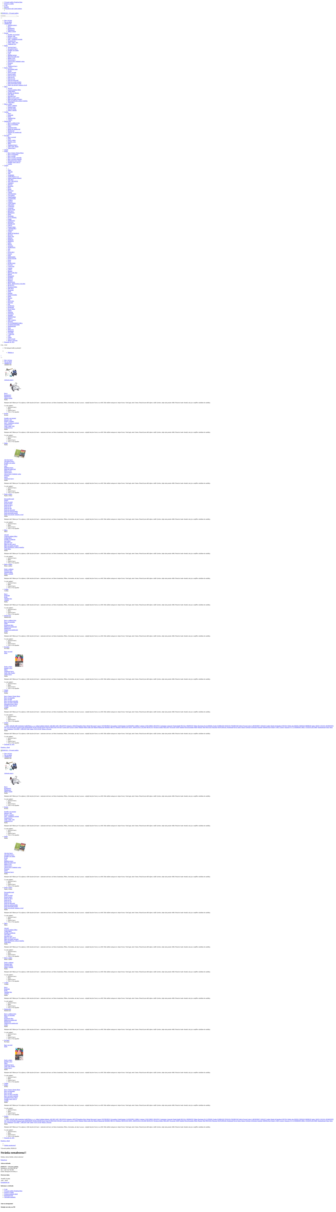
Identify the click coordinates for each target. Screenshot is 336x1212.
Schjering (10, 312)
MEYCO (10, 279)
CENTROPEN (12, 194)
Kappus (10, 254)
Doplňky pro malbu (13, 50)
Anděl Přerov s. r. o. (13, 176)
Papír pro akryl (12, 75)
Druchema (10, 216)
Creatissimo (11, 206)
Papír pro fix (11, 77)
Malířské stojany (12, 55)
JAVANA (10, 246)
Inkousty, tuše (11, 36)
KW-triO (10, 265)
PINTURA (11, 301)
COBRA (10, 200)
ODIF (9, 291)
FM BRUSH (11, 224)
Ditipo (9, 214)
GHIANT (10, 230)
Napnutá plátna (12, 108)
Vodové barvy (11, 148)
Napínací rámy (12, 107)
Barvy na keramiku (13, 124)
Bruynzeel (10, 190)
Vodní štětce (11, 102)
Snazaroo (10, 321)
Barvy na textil (12, 137)
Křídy (9, 138)
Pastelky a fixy (12, 142)
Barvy (9, 27)
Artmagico (11, 183)
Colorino (10, 201)
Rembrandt (11, 307)
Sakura (10, 310)
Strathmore (11, 331)
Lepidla (10, 164)
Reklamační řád (8, 1195)
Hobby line (11, 236)
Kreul (9, 261)
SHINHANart (12, 317)
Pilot (9, 299)
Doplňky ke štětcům (13, 93)
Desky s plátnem (12, 105)
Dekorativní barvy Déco (14, 161)
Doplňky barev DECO (14, 162)
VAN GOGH (11, 339)
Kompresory (11, 28)
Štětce (6, 86)
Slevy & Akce (8, 20)
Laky (9, 53)
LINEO (10, 269)
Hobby (6, 151)
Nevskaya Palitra (12, 287)
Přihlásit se (11, 352)
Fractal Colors (11, 227)
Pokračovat (4, 1160)
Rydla (9, 116)
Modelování (7, 121)
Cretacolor (10, 208)
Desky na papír (12, 72)
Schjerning (11, 313)
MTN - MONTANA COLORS (16, 283)
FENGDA (11, 222)
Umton (10, 337)
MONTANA (11, 282)
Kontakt (6, 7)
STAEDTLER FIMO (14, 324)
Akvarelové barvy (13, 49)
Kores (9, 260)
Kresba (6, 33)
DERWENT (11, 213)
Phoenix (10, 298)
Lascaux (10, 268)
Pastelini (10, 293)
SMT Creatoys (12, 320)
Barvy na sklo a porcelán (14, 157)
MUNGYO (11, 285)
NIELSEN (11, 288)
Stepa (9, 328)
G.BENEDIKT (12, 228)
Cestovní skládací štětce (14, 90)
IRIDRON (11, 241)
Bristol (9, 189)
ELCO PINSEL (12, 217)
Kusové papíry (12, 74)
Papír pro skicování (13, 80)
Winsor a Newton (12, 340)
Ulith (9, 336)
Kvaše (9, 52)
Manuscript (11, 276)
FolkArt (10, 225)
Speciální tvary (12, 96)
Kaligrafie (10, 115)
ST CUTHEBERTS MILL (15, 323)
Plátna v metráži (12, 110)
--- (8, 168)
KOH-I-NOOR (12, 258)
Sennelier (10, 315)
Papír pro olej (11, 79)
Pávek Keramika (12, 295)
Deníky (10, 71)
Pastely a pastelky (13, 38)
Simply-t (10, 318)
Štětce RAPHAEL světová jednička (17, 101)
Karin (9, 255)
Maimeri (10, 271)
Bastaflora (10, 186)
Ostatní (6, 149)
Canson (10, 192)
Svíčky (10, 134)
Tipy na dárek (8, 22)
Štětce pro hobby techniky (15, 99)
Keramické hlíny (12, 127)
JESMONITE (11, 247)
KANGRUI (11, 252)
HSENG (10, 238)
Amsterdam (11, 175)
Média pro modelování (14, 129)
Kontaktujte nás (5, 1182)
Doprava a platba (9, 3)
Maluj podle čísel (12, 272)
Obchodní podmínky (10, 1197)
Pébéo (9, 296)
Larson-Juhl (11, 266)
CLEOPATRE (12, 198)
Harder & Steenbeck (13, 233)
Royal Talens (11, 309)
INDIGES (10, 239)
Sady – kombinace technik (15, 39)
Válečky (10, 120)
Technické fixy (12, 41)
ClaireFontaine (12, 197)
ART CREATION (13, 181)
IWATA (10, 244)
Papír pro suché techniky (14, 82)
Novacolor (11, 290)
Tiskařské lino (11, 118)
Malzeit (10, 274)
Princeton (10, 302)
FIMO (9, 126)
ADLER (10, 172)
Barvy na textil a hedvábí (15, 159)
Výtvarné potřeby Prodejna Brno (13, 2)
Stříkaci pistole (12, 31)
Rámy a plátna (8, 104)
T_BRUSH (11, 334)
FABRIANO (11, 220)
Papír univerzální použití (14, 83)
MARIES (10, 277)
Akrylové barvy (12, 47)
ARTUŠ (10, 184)
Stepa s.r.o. (11, 329)
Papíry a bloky (8, 67)
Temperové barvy (12, 66)
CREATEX (11, 205)
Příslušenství (11, 30)
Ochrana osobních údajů (11, 1194)
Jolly (9, 249)
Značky (6, 165)
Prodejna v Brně (5, 747)
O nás (5, 5)
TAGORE (10, 332)
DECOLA (11, 211)
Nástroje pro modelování (14, 132)
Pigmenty (10, 63)
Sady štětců (11, 94)
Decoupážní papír (13, 69)
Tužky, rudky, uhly (13, 42)
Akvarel (10, 88)
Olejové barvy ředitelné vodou (16, 61)
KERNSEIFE (11, 257)
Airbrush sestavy (12, 25)
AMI (9, 173)
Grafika (6, 112)
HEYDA (10, 235)
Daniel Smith (11, 209)
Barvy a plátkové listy (14, 123)
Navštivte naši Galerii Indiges (14, 8)
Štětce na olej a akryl (13, 97)
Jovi (9, 250)
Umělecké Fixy (12, 44)
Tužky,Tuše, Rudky (13, 146)
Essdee (10, 219)
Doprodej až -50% (9, 342)
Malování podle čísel (13, 56)
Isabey (9, 242)
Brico (9, 187)
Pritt (9, 304)
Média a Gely (11, 58)
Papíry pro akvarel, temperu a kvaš (17, 85)
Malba (6, 45)
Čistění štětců (11, 91)
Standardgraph (12, 326)
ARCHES (10, 179)
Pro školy (6, 135)
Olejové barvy (12, 60)
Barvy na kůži (11, 156)
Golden (10, 231)
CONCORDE (12, 203)
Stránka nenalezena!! (10, 1145)
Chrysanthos (11, 195)
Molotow (10, 280)
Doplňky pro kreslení (13, 34)
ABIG (9, 170)
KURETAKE (11, 263)
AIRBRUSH (7, 23)
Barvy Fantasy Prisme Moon (16, 153)
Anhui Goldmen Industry (15, 178)
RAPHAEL (11, 306)
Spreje (9, 64)
